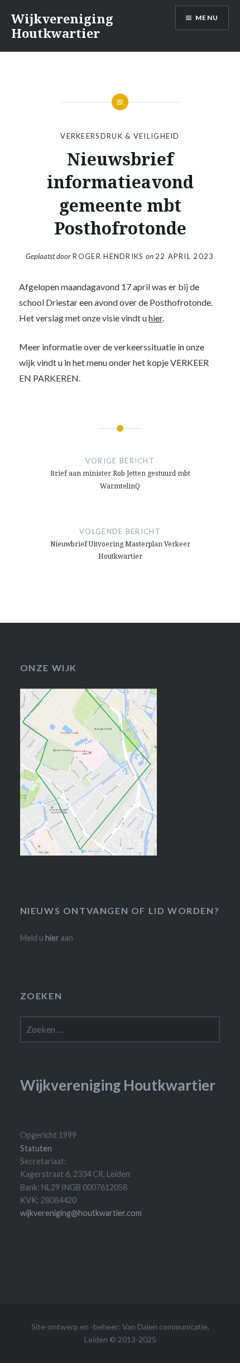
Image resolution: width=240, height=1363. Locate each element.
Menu (206, 17)
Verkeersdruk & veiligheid (120, 135)
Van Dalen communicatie (165, 1326)
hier (155, 317)
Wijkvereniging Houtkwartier (62, 25)
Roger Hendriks (108, 256)
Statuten (36, 1148)
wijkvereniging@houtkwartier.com (81, 1213)
